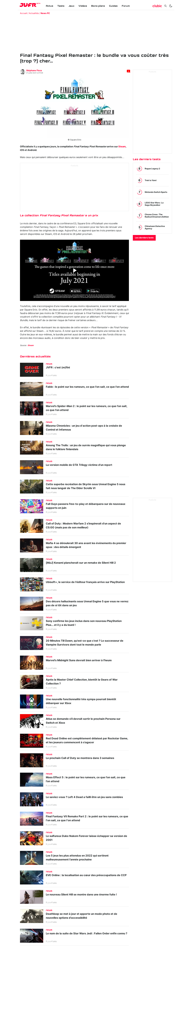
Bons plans (98, 6)
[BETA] (28, 5)
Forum (126, 6)
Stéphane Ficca (34, 70)
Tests (60, 6)
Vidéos (82, 6)
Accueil (23, 13)
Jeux (71, 6)
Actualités (34, 13)
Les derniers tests (144, 238)
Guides (113, 6)
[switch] (170, 5)
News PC (45, 13)
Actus (49, 6)
